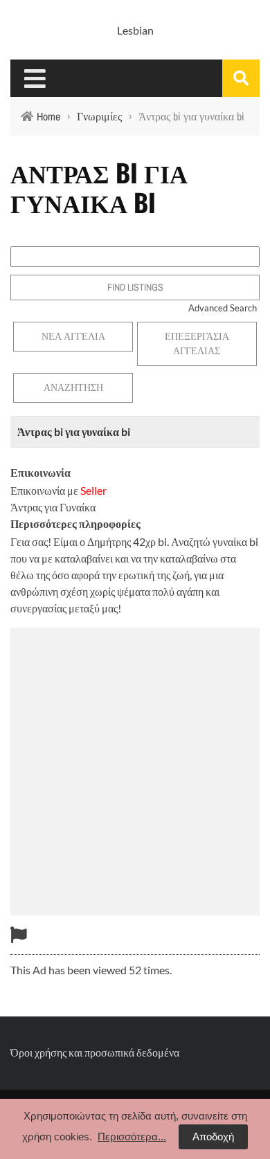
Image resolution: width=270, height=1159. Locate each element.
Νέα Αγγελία (73, 336)
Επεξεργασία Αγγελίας (197, 343)
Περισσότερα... (132, 1136)
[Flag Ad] (18, 934)
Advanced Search (222, 307)
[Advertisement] (135, 769)
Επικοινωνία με (58, 490)
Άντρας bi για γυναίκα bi (73, 431)
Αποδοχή (213, 1136)
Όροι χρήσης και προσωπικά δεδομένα (94, 1052)
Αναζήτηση (73, 387)
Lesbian (135, 30)
